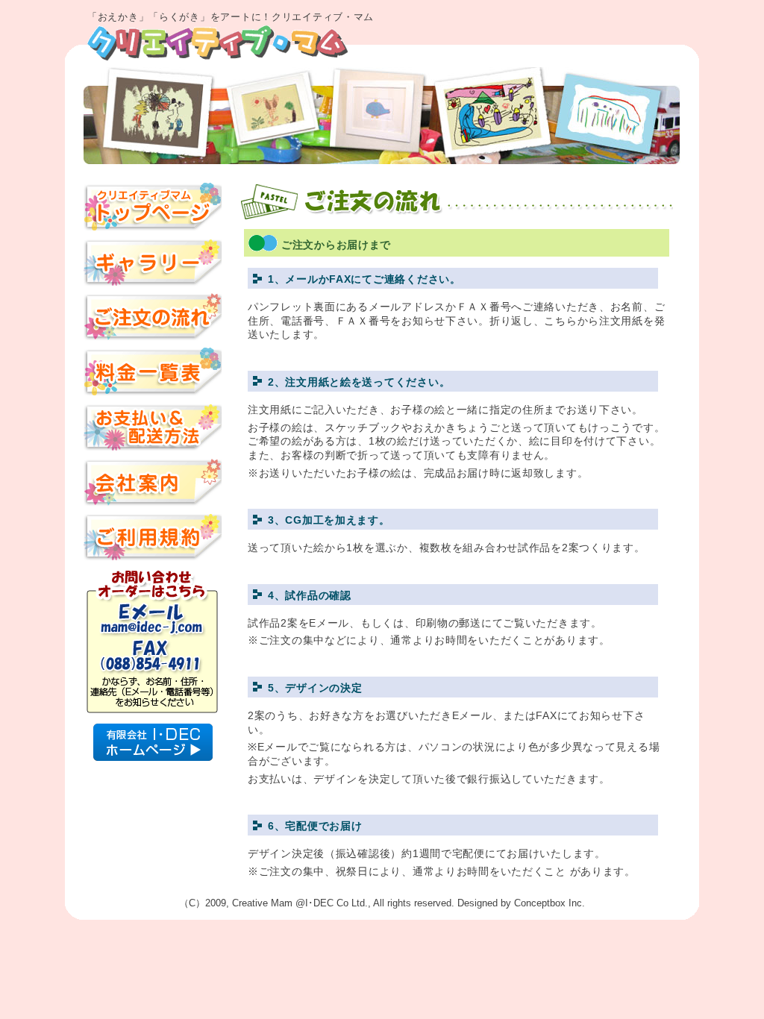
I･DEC (319, 903)
